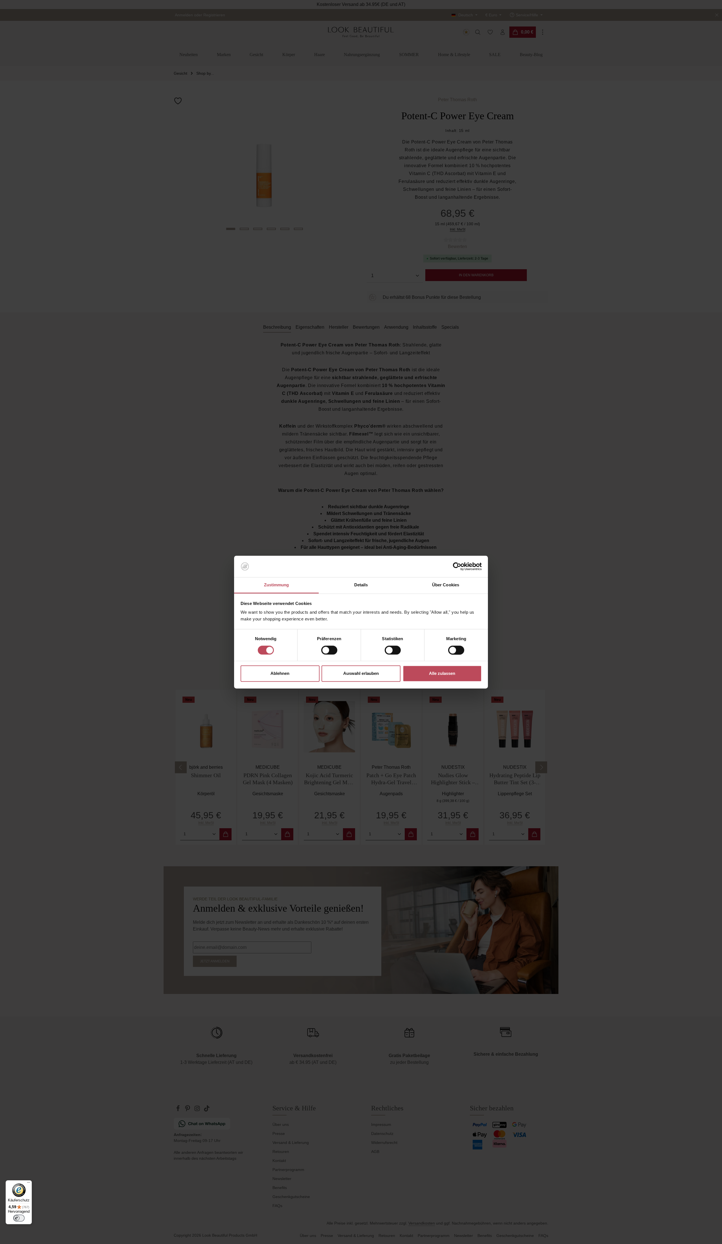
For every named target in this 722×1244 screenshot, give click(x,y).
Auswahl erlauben (361, 673)
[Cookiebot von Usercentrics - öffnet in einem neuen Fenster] (457, 566)
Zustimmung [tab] (276, 585)
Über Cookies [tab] (445, 585)
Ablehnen (279, 673)
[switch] (329, 650)
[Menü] (28, 1183)
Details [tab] (361, 585)
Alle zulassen (442, 673)
